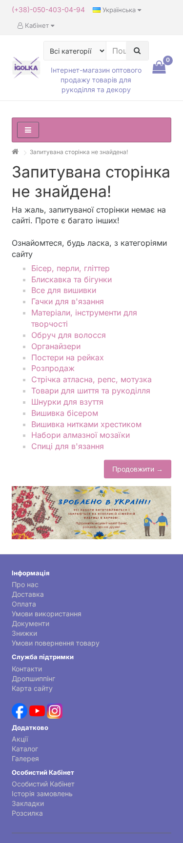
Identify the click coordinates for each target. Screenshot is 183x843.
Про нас (25, 584)
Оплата (24, 604)
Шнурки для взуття (67, 402)
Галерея (25, 758)
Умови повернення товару (56, 643)
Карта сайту (32, 688)
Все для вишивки (63, 290)
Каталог (25, 749)
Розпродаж (53, 368)
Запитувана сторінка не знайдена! (79, 152)
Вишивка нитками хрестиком (86, 424)
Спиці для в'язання (67, 446)
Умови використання (46, 613)
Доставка (28, 594)
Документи (30, 623)
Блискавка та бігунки (71, 279)
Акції (20, 739)
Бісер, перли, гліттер (70, 268)
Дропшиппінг (33, 678)
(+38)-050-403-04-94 (48, 9)
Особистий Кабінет (43, 784)
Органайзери (56, 346)
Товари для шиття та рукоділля (90, 390)
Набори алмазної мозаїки (80, 435)
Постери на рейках (67, 357)
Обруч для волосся (68, 335)
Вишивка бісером (64, 413)
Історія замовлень (42, 793)
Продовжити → (137, 469)
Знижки (24, 633)
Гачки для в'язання (67, 301)
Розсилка (27, 813)
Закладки (28, 803)
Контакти (27, 669)
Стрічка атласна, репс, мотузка (91, 379)
